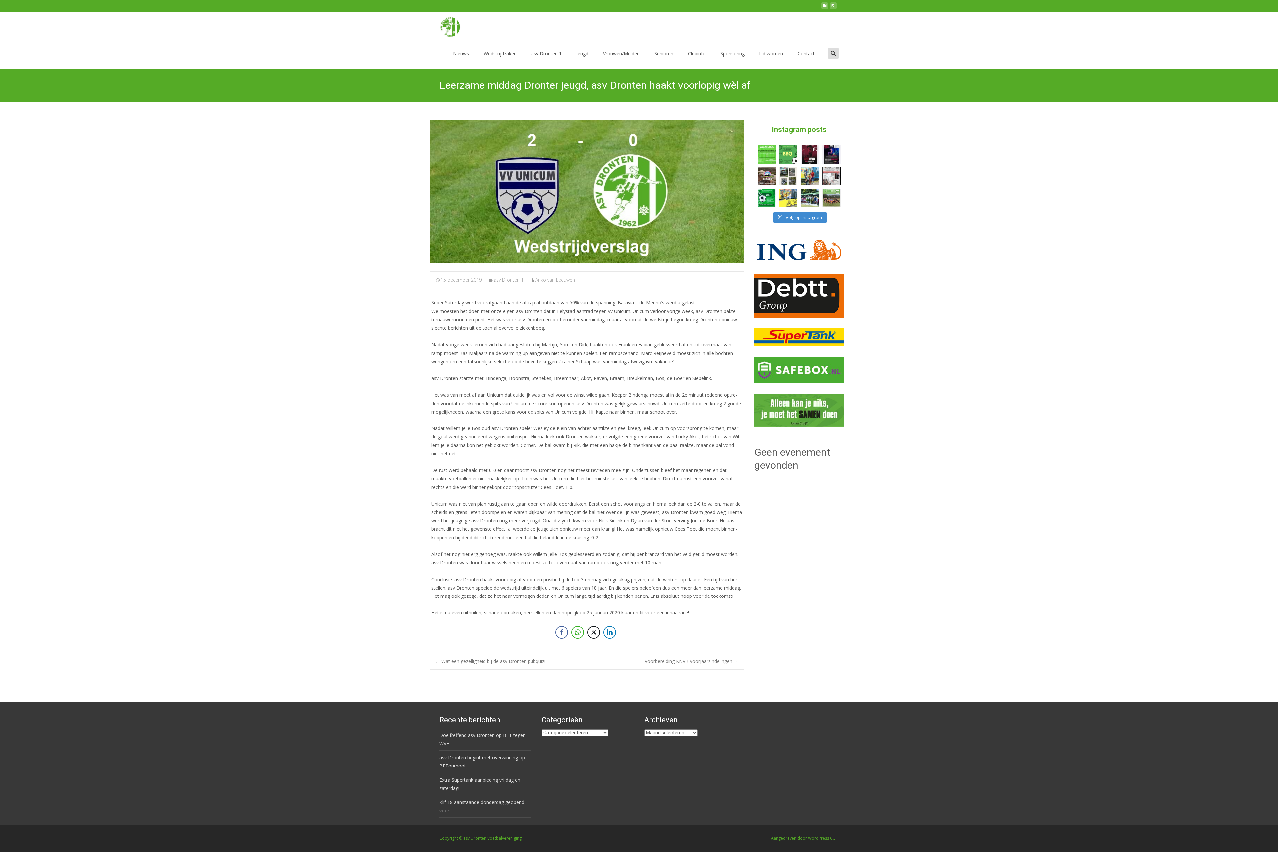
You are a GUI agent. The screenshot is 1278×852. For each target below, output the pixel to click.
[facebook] (824, 8)
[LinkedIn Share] (609, 632)
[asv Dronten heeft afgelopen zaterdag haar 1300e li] (810, 176)
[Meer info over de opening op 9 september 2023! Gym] (810, 154)
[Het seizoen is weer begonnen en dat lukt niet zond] (788, 154)
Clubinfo (697, 53)
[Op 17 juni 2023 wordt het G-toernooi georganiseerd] (831, 198)
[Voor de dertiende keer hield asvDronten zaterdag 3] (810, 198)
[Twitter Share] (593, 632)
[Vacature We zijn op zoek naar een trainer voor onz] (767, 198)
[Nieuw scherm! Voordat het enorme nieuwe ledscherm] (788, 176)
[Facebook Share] (561, 632)
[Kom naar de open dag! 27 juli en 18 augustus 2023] (831, 176)
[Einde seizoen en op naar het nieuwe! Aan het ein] (788, 198)
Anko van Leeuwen (555, 280)
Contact (806, 53)
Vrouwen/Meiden (621, 53)
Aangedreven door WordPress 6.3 (803, 838)
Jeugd (582, 53)
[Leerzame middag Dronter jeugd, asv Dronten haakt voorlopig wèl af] (587, 191)
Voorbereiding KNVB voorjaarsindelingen (691, 661)
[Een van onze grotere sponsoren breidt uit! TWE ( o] (831, 154)
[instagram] (833, 8)
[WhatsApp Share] (577, 632)
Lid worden (771, 53)
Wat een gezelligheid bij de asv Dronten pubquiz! (490, 661)
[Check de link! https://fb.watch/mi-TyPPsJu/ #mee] (767, 176)
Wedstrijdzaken (500, 53)
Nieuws (461, 53)
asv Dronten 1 (546, 53)
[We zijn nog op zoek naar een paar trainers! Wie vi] (767, 154)
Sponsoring (732, 53)
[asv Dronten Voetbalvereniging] (445, 25)
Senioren (663, 53)
